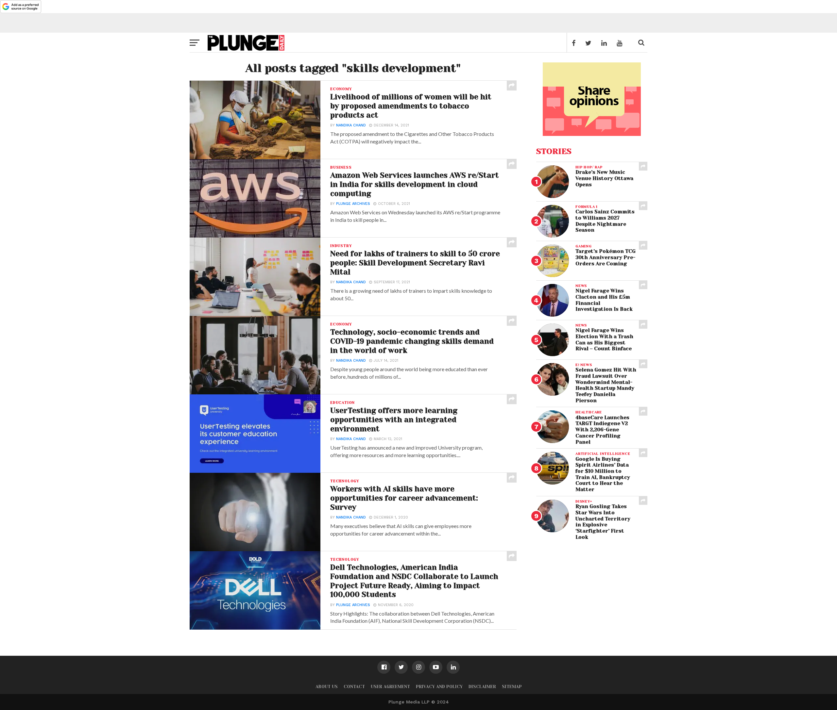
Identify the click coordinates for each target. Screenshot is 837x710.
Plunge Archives (353, 204)
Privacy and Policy (439, 686)
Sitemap (512, 686)
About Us (327, 686)
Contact (354, 686)
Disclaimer (482, 686)
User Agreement (390, 686)
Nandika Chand (351, 125)
